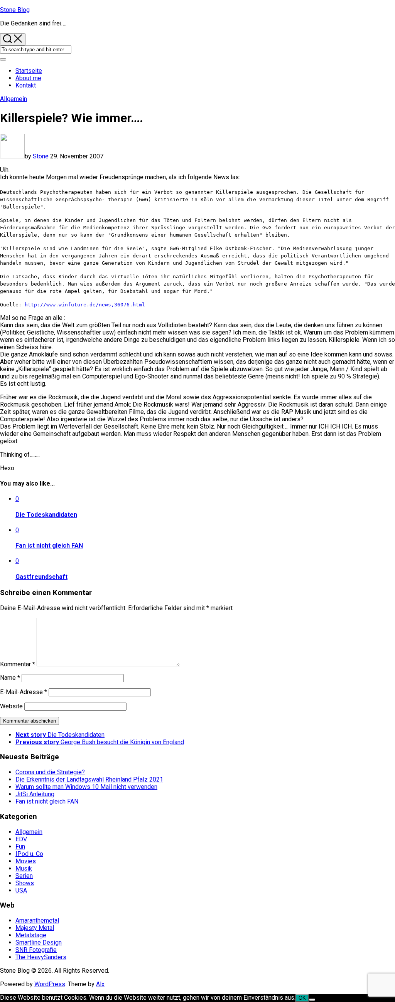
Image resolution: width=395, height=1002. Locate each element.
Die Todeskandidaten (46, 514)
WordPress (49, 984)
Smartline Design (38, 942)
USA (21, 890)
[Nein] (312, 1000)
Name (10, 677)
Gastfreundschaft (41, 576)
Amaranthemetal (37, 920)
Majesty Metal (34, 927)
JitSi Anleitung (34, 794)
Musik (23, 868)
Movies (25, 861)
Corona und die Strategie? (50, 772)
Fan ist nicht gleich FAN (49, 545)
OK (302, 998)
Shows (24, 883)
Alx (100, 984)
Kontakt (25, 85)
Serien (24, 875)
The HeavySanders (40, 957)
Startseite (28, 70)
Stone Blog (15, 9)
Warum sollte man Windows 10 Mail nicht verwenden (86, 786)
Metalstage (30, 935)
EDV (21, 839)
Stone (41, 156)
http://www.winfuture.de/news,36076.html (85, 305)
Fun (20, 846)
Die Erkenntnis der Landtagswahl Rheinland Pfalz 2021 (89, 779)
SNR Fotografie (36, 949)
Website (11, 706)
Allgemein (13, 99)
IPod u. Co (29, 853)
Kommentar (17, 664)
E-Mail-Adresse (23, 692)
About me (28, 78)
